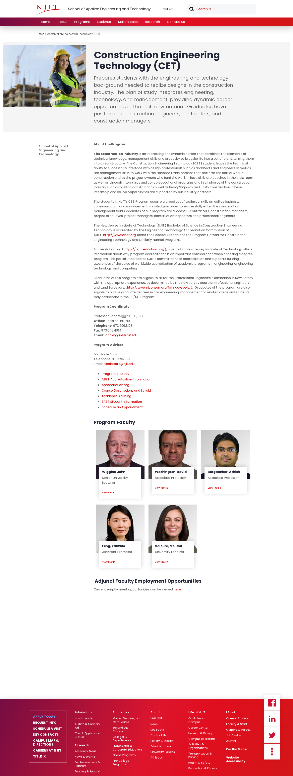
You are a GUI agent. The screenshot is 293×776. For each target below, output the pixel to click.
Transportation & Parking (200, 755)
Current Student (237, 718)
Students (104, 21)
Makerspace (128, 21)
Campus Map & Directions (46, 743)
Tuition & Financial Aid (87, 725)
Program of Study (115, 373)
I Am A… (231, 712)
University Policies (162, 752)
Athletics (156, 757)
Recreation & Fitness (202, 768)
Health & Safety (199, 762)
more (272, 751)
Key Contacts (46, 735)
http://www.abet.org (119, 235)
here (177, 589)
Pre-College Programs (121, 762)
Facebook (272, 703)
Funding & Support (87, 771)
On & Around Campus (197, 720)
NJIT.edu (168, 9)
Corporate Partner (239, 729)
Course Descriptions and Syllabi (126, 390)
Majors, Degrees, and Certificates (127, 720)
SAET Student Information (122, 401)
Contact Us (176, 21)
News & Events (85, 756)
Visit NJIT (156, 718)
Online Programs (124, 755)
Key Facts (157, 729)
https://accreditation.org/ (144, 249)
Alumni (231, 741)
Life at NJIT (196, 712)
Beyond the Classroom (121, 729)
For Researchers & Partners (87, 764)
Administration (160, 746)
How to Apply (84, 718)
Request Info (44, 723)
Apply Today (44, 717)
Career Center (198, 727)
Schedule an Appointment (122, 407)
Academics (121, 712)
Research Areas (85, 751)
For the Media (236, 749)
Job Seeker (233, 735)
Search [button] (191, 9)
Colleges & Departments (122, 738)
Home (45, 21)
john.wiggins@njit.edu (121, 335)
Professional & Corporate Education (127, 747)
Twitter (272, 735)
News (154, 724)
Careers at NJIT (47, 751)
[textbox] (221, 9)
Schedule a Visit (47, 729)
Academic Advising (116, 396)
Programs (82, 21)
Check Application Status (87, 735)
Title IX (39, 756)
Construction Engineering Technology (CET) (73, 34)
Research (152, 21)
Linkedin (272, 719)
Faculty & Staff (236, 724)
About (62, 21)
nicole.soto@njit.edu (119, 364)
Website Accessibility (235, 759)
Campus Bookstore (201, 739)
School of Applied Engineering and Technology (53, 150)
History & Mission (162, 741)
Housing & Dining (200, 733)
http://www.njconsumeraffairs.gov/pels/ (159, 287)
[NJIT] (48, 10)
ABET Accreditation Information (126, 379)
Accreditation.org (115, 385)
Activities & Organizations (198, 746)
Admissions (83, 712)
